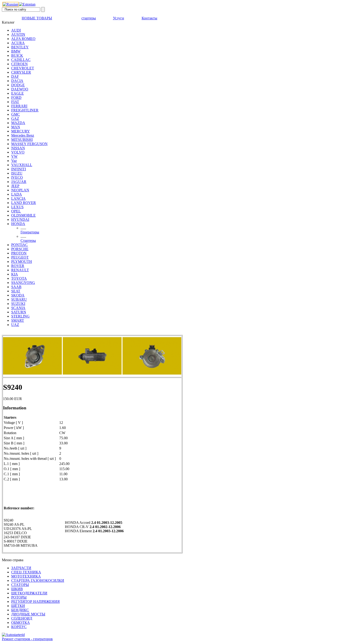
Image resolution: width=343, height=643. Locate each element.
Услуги (118, 18)
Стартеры (28, 241)
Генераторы (30, 232)
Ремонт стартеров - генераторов (27, 639)
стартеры (88, 18)
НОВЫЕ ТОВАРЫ (37, 18)
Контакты (149, 18)
